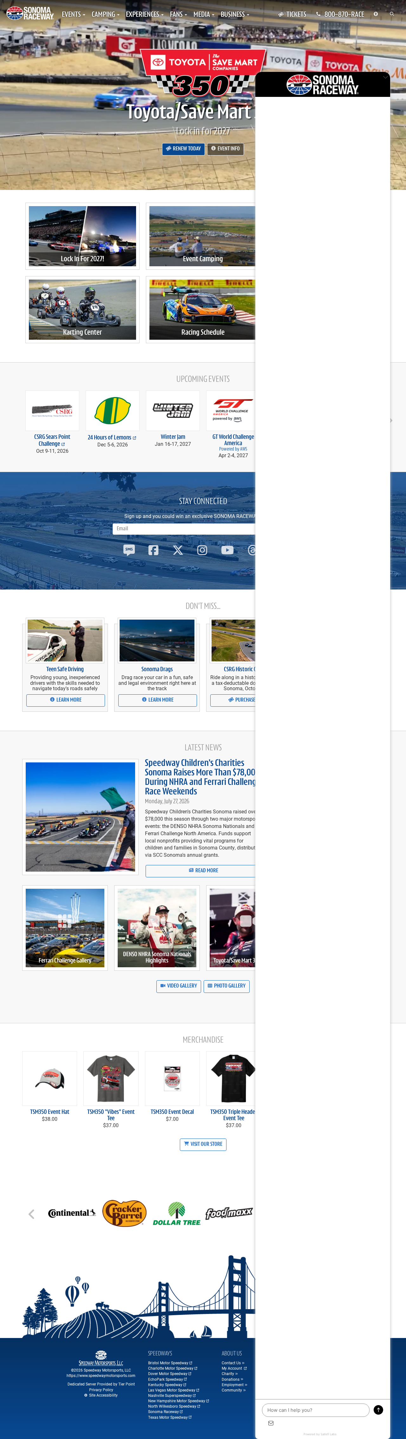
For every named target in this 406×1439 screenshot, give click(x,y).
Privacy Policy (101, 1389)
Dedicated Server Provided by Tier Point (101, 1383)
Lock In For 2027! (82, 259)
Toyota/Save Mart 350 (203, 113)
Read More (206, 871)
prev (17, 417)
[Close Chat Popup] (385, 78)
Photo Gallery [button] (229, 986)
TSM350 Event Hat (49, 1112)
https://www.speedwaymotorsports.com (101, 1375)
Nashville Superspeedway (170, 1395)
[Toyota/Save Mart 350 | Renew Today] (203, 73)
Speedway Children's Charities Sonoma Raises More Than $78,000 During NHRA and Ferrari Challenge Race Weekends (202, 778)
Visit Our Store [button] (206, 1144)
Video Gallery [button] (181, 986)
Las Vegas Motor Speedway (171, 1389)
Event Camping (203, 259)
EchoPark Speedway (165, 1379)
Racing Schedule (203, 333)
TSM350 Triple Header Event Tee (233, 1115)
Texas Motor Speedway (168, 1417)
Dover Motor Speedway (167, 1373)
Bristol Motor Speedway (168, 1362)
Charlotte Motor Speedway (170, 1368)
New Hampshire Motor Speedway (176, 1400)
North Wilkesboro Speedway (172, 1406)
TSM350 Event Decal (172, 1112)
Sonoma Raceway (163, 1411)
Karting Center (82, 333)
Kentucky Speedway (165, 1384)
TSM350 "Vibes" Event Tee (111, 1115)
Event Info (228, 149)
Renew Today (186, 149)
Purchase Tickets (252, 700)
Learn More (69, 700)
